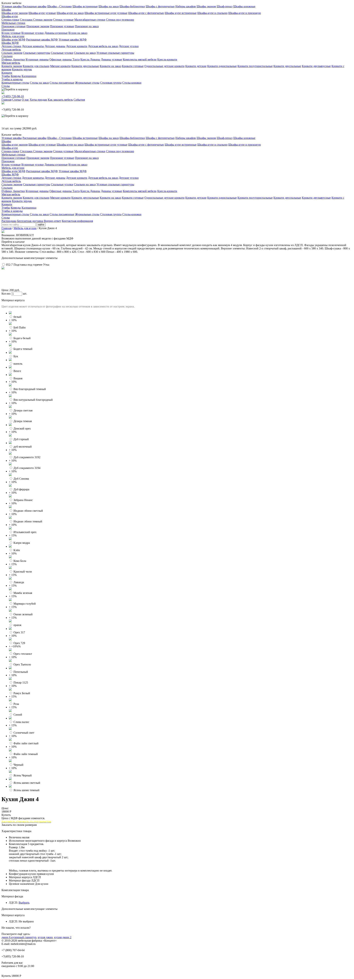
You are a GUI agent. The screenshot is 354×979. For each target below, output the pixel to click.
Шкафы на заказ (108, 6)
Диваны (95, 59)
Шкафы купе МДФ (13, 39)
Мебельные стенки (13, 23)
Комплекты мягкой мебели (140, 59)
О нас (25, 99)
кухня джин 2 (62, 937)
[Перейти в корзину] (14, 89)
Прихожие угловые (62, 26)
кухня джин (45, 937)
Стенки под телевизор (120, 19)
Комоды (16, 76)
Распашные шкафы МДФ (42, 39)
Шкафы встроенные (85, 6)
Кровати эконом (11, 66)
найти (41, 224)
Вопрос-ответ (52, 220)
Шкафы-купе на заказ (70, 13)
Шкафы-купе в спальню (212, 13)
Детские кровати (76, 46)
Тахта (76, 59)
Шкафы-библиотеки (132, 6)
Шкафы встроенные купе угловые (105, 13)
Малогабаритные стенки (89, 19)
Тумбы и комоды (12, 79)
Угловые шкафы (11, 6)
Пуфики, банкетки (13, 59)
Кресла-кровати (167, 59)
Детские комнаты (33, 46)
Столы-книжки (131, 82)
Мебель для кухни (12, 36)
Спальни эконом (11, 52)
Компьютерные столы (15, 82)
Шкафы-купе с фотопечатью (146, 13)
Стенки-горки (10, 19)
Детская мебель (11, 49)
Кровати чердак (22, 69)
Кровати (6, 72)
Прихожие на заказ (87, 26)
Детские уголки (129, 46)
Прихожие (8, 29)
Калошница (29, 76)
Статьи (16, 99)
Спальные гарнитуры (36, 52)
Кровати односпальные (222, 66)
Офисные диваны (60, 59)
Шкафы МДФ (10, 42)
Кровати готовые (133, 66)
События (79, 99)
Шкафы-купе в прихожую (244, 13)
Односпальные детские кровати (164, 66)
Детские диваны (55, 46)
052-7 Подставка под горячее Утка (27, 264)
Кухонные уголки (32, 32)
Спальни (7, 56)
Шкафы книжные (244, 6)
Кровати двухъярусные (316, 66)
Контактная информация (77, 220)
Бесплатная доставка (30, 220)
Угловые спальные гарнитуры (115, 52)
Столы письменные (62, 82)
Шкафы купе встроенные (181, 13)
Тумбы (5, 76)
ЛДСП (13, 902)
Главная (6, 99)
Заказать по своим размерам (19, 824)
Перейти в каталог (13, 241)
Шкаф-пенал (224, 6)
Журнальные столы (87, 82)
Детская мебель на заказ (103, 46)
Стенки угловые (63, 19)
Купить (6, 814)
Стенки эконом (42, 19)
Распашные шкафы (34, 6)
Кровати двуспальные (85, 66)
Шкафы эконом (206, 6)
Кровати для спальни (36, 66)
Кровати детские (195, 66)
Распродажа (8, 220)
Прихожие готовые (13, 26)
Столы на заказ (39, 82)
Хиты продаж (38, 99)
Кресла (85, 59)
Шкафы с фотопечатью (160, 6)
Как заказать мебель (60, 99)
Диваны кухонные (56, 32)
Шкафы (6, 9)
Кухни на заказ (77, 32)
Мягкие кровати (60, 66)
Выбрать (24, 902)
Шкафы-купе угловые (42, 13)
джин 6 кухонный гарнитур (18, 937)
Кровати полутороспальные (255, 66)
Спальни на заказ (85, 52)
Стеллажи (26, 19)
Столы (5, 86)
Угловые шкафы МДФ (73, 39)
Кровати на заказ (110, 66)
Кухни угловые (11, 32)
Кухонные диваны (37, 59)
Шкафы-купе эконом (14, 13)
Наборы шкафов (185, 6)
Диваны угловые (111, 59)
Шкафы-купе (9, 16)
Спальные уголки (62, 52)
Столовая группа (111, 82)
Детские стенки (11, 46)
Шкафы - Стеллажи (59, 6)
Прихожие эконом (37, 26)
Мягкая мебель (10, 62)
